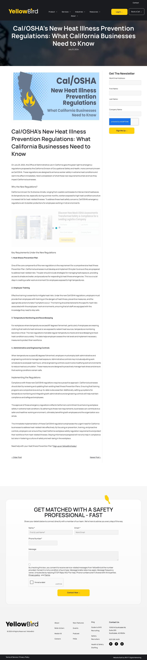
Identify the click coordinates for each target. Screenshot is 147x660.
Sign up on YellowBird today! (65, 446)
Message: (33, 549)
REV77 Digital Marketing (133, 657)
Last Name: (113, 99)
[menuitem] (52, 12)
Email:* (77, 528)
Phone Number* (35, 538)
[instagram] (122, 644)
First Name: (113, 88)
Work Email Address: (117, 78)
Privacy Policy (24, 657)
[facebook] (116, 644)
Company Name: (115, 109)
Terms (47, 575)
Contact (136, 3)
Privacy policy (34, 575)
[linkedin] (110, 644)
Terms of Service (12, 657)
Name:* (32, 528)
